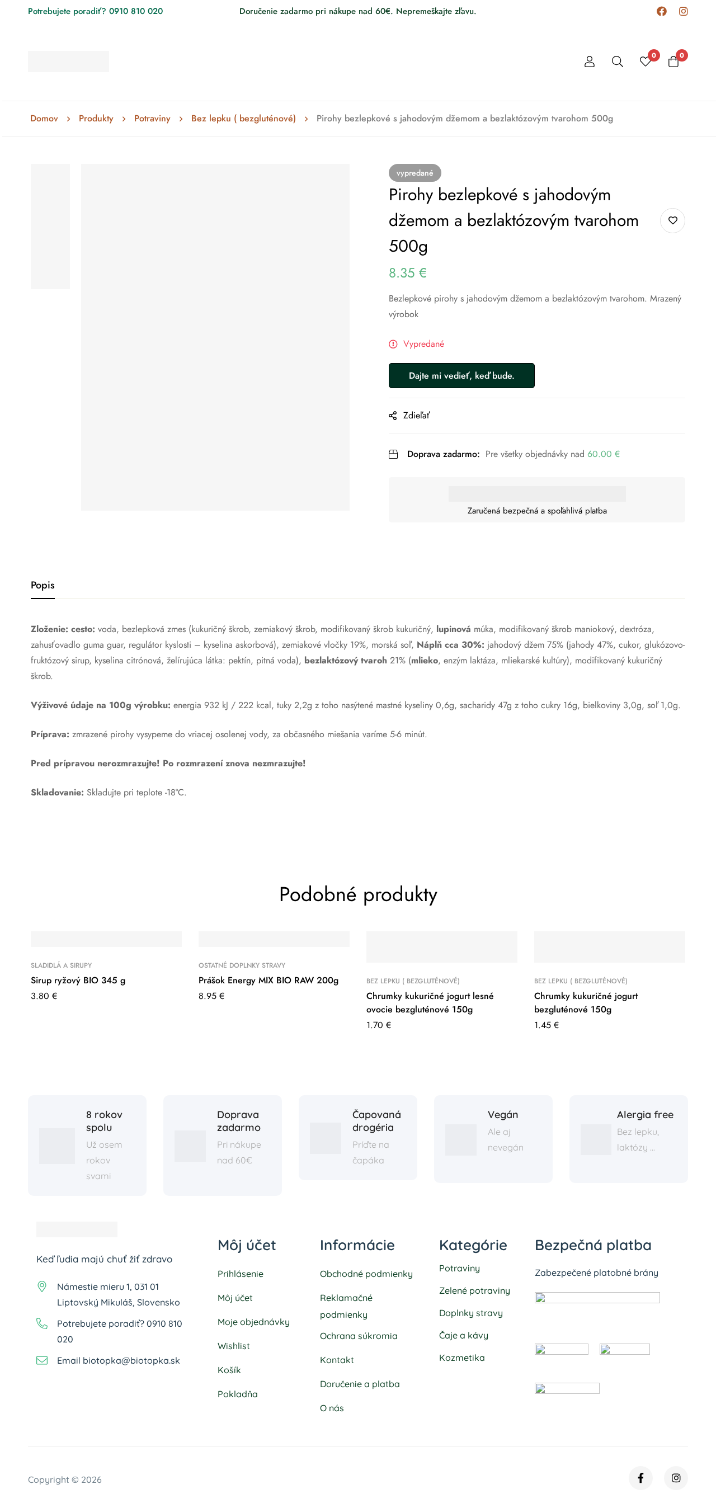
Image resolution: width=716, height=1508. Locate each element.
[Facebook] (662, 11)
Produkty (96, 118)
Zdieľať (416, 415)
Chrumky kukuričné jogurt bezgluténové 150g (586, 1002)
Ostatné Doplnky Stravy (242, 965)
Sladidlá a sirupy (61, 965)
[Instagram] (683, 11)
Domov (44, 118)
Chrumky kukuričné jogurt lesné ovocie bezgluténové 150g (430, 1002)
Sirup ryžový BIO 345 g (78, 980)
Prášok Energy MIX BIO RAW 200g (268, 980)
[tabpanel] (358, 725)
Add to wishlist (672, 220)
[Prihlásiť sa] (590, 61)
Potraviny (152, 118)
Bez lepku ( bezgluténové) (243, 118)
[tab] (43, 585)
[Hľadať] (618, 61)
